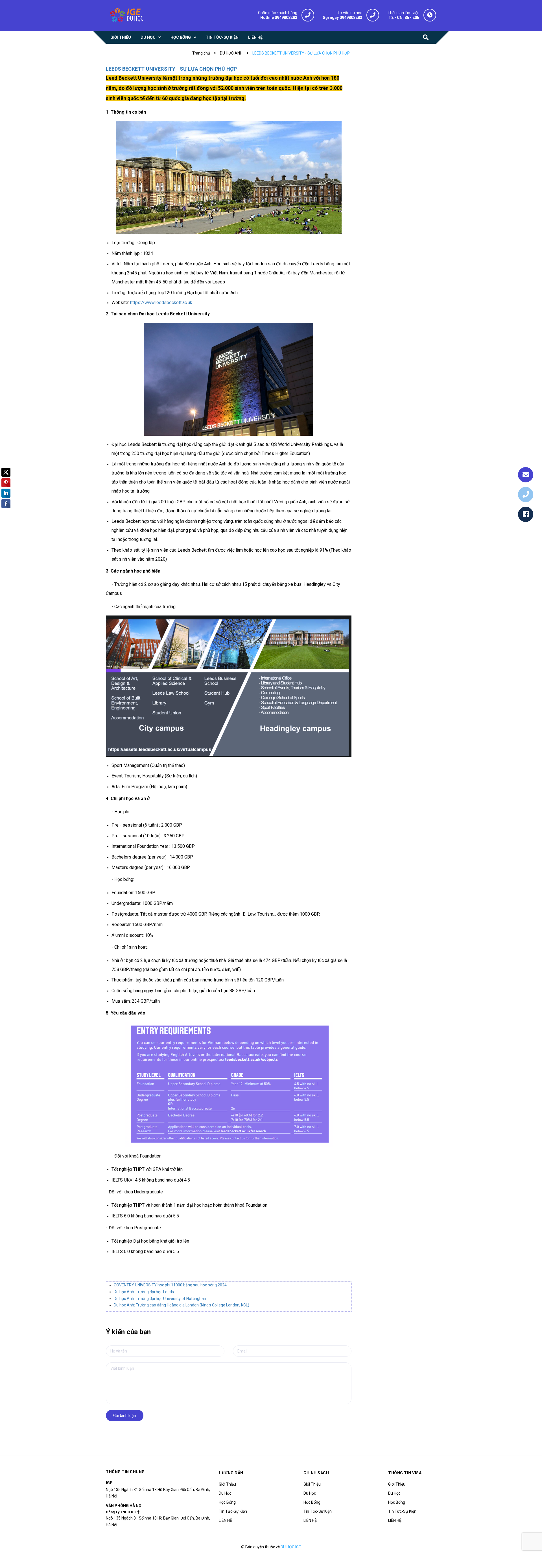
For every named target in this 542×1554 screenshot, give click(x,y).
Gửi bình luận (124, 1415)
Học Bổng (227, 1502)
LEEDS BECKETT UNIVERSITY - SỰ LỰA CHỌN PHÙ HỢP (171, 69)
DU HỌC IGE (291, 1547)
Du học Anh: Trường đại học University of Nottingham (160, 1298)
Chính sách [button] (316, 1473)
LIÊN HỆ (225, 1520)
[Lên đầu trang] (531, 1524)
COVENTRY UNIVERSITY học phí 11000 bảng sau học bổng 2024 (170, 1285)
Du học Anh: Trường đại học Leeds (144, 1291)
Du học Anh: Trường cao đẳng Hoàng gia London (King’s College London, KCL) (181, 1305)
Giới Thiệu (227, 1484)
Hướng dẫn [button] (231, 1473)
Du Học (225, 1493)
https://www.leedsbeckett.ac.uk (161, 302)
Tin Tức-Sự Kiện (233, 1511)
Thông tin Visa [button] (404, 1473)
